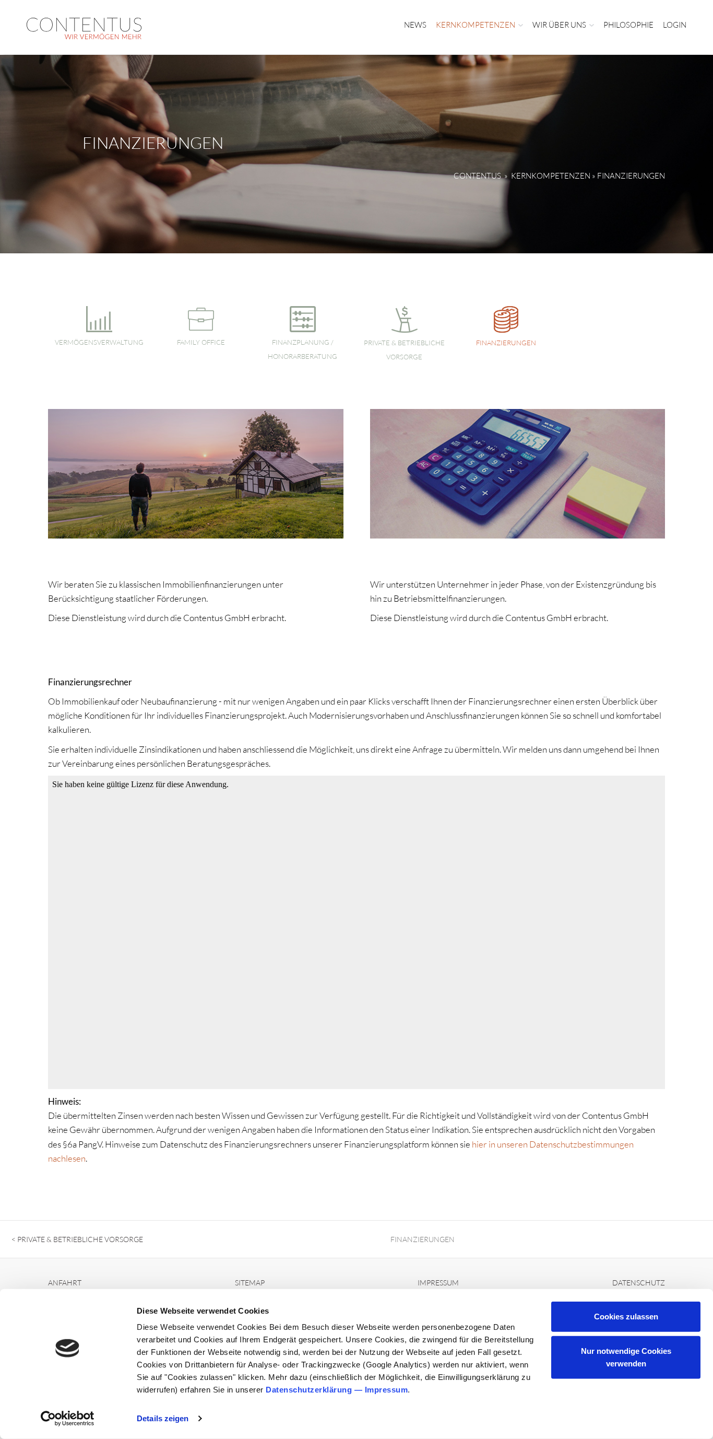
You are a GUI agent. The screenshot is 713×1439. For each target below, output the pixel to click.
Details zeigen (162, 1418)
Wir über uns (559, 25)
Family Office (201, 342)
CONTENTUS (477, 176)
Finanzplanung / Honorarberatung (302, 349)
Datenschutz (638, 1282)
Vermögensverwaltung (99, 342)
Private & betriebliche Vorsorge (404, 349)
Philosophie (628, 25)
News (415, 25)
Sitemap (250, 1282)
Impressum (386, 1389)
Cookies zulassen (626, 1316)
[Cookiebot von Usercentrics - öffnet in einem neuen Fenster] (67, 1418)
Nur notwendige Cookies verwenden (626, 1356)
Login (674, 25)
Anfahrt (64, 1282)
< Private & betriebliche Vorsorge (77, 1239)
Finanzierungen (506, 342)
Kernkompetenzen (475, 25)
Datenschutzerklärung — (315, 1389)
